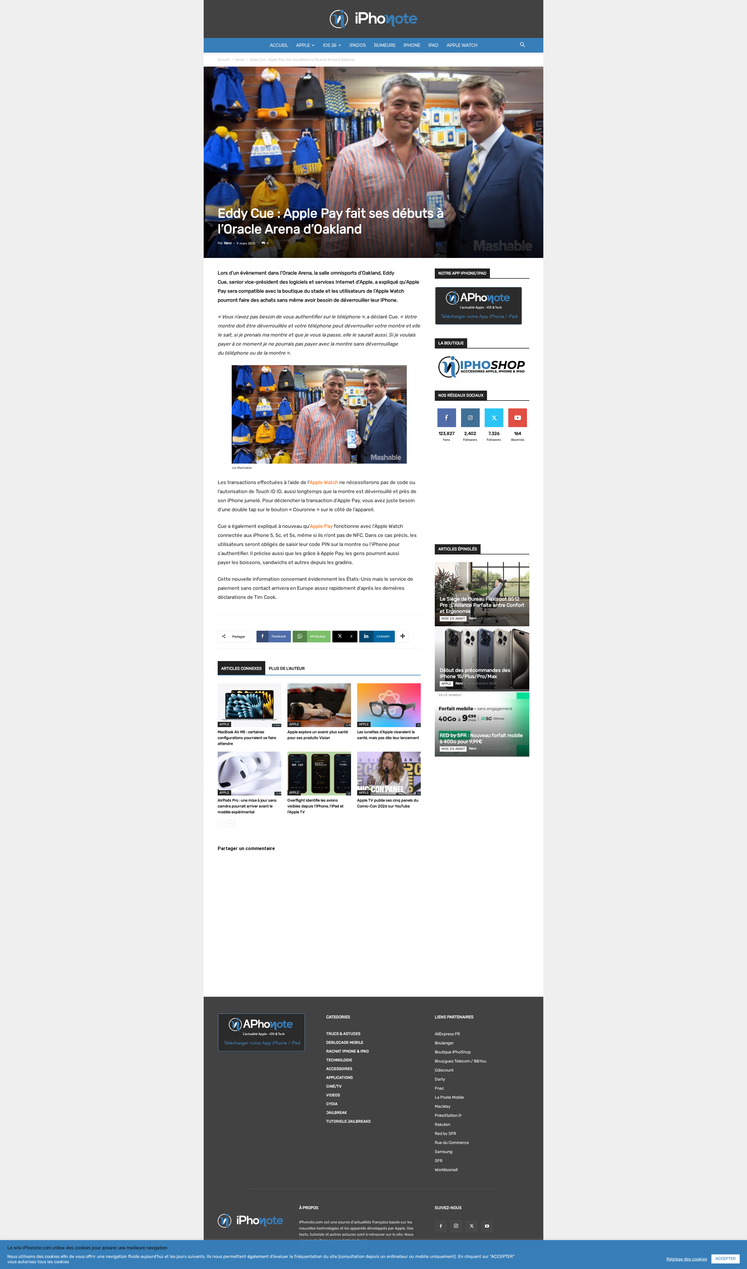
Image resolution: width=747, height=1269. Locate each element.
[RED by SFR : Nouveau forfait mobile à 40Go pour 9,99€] (482, 724)
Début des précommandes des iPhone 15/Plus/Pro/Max (475, 673)
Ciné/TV (334, 1086)
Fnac (439, 1088)
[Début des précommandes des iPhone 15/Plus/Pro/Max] (482, 659)
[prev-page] (221, 823)
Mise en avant (453, 618)
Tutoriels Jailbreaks (348, 1121)
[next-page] (230, 823)
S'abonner (517, 410)
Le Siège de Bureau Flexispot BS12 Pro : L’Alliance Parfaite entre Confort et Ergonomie (482, 605)
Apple (303, 45)
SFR (438, 1160)
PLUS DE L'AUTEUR (287, 668)
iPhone (412, 45)
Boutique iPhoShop (453, 1052)
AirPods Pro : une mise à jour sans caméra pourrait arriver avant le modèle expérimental (247, 806)
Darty (440, 1079)
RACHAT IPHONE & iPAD (347, 1051)
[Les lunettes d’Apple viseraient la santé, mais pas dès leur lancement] (389, 705)
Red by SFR (445, 1133)
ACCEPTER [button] (725, 1258)
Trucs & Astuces (343, 1034)
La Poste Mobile (449, 1097)
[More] (403, 636)
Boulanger (444, 1043)
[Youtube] (487, 1226)
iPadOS (358, 45)
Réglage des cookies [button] (686, 1259)
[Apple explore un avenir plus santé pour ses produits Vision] (319, 705)
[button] (522, 45)
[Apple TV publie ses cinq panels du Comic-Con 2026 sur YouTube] (389, 773)
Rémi (228, 243)
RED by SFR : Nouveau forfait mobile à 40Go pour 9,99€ (481, 738)
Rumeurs (384, 45)
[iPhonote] (373, 19)
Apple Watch (462, 45)
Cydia (332, 1104)
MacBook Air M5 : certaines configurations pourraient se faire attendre (247, 738)
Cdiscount (444, 1070)
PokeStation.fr (448, 1115)
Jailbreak (336, 1112)
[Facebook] (440, 1226)
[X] (471, 1226)
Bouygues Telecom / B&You (460, 1061)
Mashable (244, 468)
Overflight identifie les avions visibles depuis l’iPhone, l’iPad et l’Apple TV (315, 806)
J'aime (447, 410)
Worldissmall (446, 1169)
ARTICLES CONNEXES (241, 668)
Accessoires (339, 1069)
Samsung (443, 1151)
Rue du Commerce (452, 1142)
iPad (433, 45)
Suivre (470, 410)
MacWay (443, 1106)
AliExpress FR (447, 1034)
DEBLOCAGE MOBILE (344, 1042)
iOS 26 (329, 45)
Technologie (339, 1060)
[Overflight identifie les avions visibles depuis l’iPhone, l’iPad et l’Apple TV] (319, 773)
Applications (339, 1077)
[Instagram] (456, 1226)
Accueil (279, 45)
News (240, 60)
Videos (333, 1095)
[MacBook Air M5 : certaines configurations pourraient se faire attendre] (249, 705)
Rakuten (442, 1124)
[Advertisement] (482, 496)
